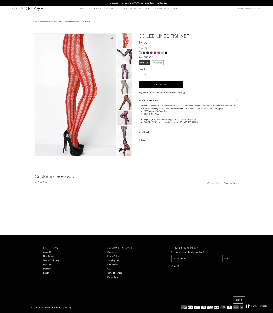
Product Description (149, 100)
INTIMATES (135, 9)
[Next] (46, 38)
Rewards (257, 9)
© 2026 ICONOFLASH (41, 307)
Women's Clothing (51, 260)
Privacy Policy (113, 277)
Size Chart (144, 131)
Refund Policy (113, 264)
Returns (142, 140)
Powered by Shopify (62, 307)
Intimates (47, 268)
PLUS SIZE (108, 9)
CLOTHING (94, 9)
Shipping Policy (114, 260)
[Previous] (39, 38)
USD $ (239, 300)
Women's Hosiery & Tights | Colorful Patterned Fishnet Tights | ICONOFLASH (65, 21)
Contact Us (112, 252)
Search (46, 273)
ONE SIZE (144, 63)
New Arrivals (48, 256)
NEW (82, 9)
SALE (174, 9)
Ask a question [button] (230, 183)
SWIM (147, 9)
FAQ (109, 268)
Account (248, 9)
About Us (47, 252)
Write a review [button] (213, 183)
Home (35, 21)
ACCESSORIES (161, 9)
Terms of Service (114, 273)
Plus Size (47, 264)
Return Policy (113, 256)
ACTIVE (121, 9)
